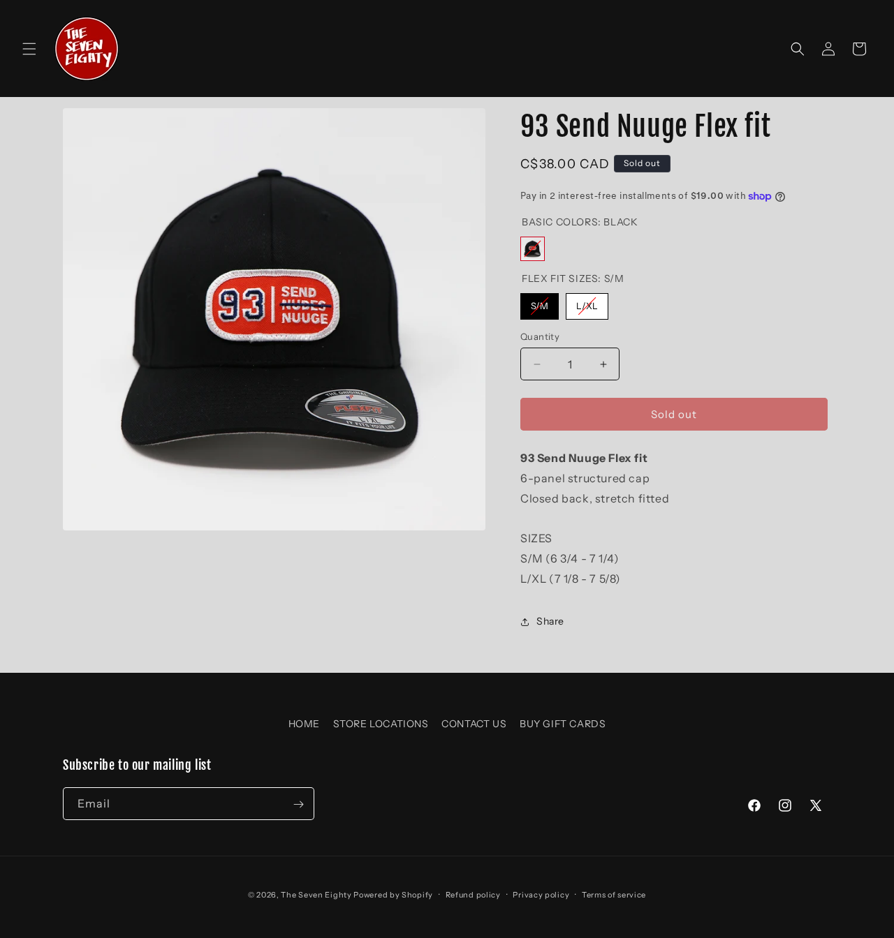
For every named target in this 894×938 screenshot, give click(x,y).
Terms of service (614, 894)
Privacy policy (541, 894)
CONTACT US (473, 723)
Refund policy (473, 894)
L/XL (587, 302)
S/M (539, 302)
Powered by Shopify (393, 895)
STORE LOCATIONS (381, 723)
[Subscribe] (298, 804)
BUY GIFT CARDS (563, 723)
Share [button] (550, 621)
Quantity (539, 336)
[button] (29, 49)
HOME (304, 723)
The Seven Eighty (316, 895)
